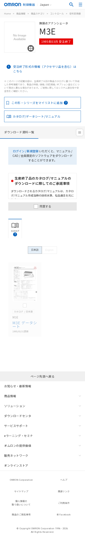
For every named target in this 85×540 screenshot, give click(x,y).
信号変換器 (75, 13)
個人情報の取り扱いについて (21, 502)
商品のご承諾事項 (21, 514)
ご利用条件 (64, 502)
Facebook (65, 514)
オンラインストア (16, 465)
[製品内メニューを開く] (79, 132)
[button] (15, 234)
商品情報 (20, 13)
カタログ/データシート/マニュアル (36, 116)
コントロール (57, 13)
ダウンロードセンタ (17, 416)
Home (7, 13)
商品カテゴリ (38, 13)
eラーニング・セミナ (18, 436)
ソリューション (14, 406)
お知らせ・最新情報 (17, 386)
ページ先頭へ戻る (43, 376)
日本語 (35, 249)
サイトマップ (21, 491)
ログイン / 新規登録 (25, 151)
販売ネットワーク (16, 455)
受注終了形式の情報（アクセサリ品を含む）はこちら (44, 68)
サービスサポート (16, 426)
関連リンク (64, 491)
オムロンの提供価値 (17, 445)
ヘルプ (63, 479)
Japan (44, 4)
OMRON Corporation (21, 479)
